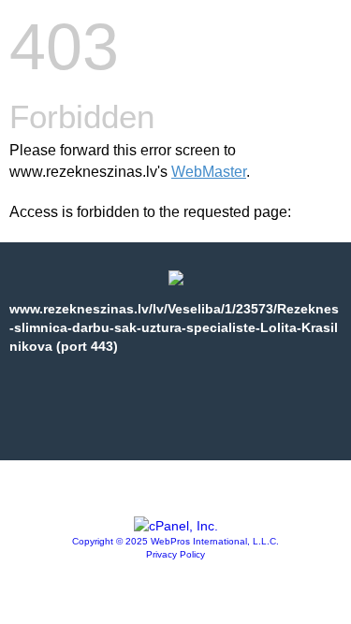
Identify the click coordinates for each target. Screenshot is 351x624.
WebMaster (208, 172)
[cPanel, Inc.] (176, 525)
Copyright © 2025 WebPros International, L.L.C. (175, 541)
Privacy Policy (175, 554)
